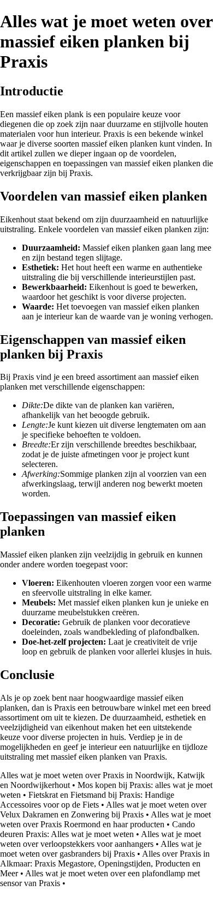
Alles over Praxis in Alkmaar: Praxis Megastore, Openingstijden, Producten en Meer (105, 863)
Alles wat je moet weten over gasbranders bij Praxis (101, 848)
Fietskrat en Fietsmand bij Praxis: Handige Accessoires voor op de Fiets (87, 799)
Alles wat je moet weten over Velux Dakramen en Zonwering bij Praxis (103, 809)
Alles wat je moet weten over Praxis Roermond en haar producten (105, 819)
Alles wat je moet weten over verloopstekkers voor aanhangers (100, 838)
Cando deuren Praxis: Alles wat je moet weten (97, 829)
